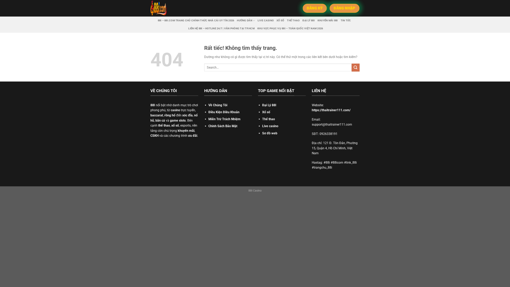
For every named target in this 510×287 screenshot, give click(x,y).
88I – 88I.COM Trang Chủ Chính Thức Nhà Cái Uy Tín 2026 (196, 20)
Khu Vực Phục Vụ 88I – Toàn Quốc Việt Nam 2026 (290, 28)
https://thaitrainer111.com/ (331, 110)
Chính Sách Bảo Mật (222, 126)
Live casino (266, 20)
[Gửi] (356, 67)
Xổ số (280, 20)
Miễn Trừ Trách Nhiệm (224, 119)
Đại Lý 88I (269, 105)
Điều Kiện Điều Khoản (223, 112)
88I (152, 105)
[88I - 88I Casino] (176, 8)
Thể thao (293, 20)
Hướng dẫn (244, 20)
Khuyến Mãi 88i (328, 20)
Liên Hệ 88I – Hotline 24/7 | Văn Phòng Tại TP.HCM (221, 28)
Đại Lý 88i (308, 20)
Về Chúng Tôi (217, 105)
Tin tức (346, 20)
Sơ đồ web (269, 133)
